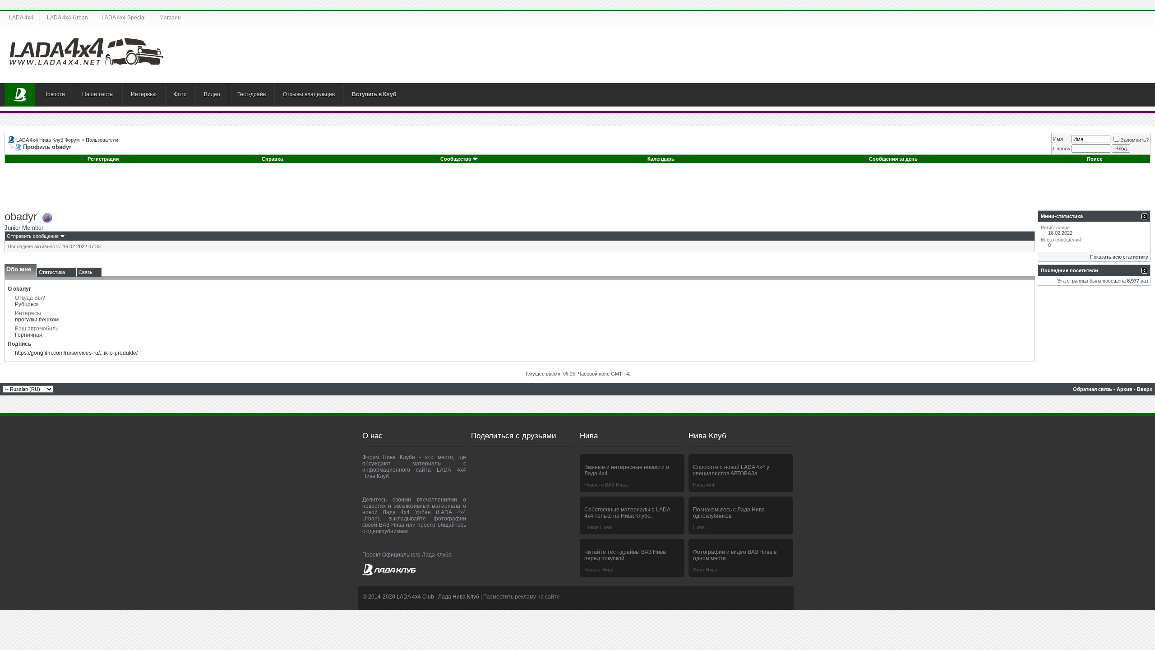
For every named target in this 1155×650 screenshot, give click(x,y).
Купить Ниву (598, 569)
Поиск (1094, 159)
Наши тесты (98, 94)
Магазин (170, 17)
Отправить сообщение (33, 236)
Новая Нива (598, 527)
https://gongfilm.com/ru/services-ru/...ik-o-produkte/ (76, 353)
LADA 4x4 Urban (67, 17)
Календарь (661, 159)
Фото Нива (705, 569)
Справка (272, 159)
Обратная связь (1092, 389)
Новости (54, 94)
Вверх (1144, 389)
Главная (20, 95)
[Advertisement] (577, 190)
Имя (1058, 139)
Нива (699, 527)
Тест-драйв (251, 94)
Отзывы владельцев (309, 94)
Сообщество (455, 159)
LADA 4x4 (21, 17)
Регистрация (103, 159)
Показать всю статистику (1119, 257)
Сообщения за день (893, 159)
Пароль (1061, 148)
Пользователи (102, 140)
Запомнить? (1135, 140)
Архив (1124, 389)
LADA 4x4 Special (124, 17)
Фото (180, 94)
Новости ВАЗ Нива (606, 485)
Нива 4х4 (703, 485)
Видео (212, 94)
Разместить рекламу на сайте (521, 597)
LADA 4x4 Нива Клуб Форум (48, 140)
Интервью (144, 94)
